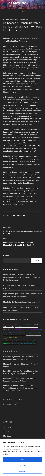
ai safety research (14, 343)
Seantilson (19, 3)
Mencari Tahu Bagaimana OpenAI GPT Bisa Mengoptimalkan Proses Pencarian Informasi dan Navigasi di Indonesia (22, 277)
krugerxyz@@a (24, 20)
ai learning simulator (23, 338)
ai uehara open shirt (16, 216)
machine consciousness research (12, 335)
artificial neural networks (10, 324)
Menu (24, 12)
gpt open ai (25, 324)
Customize (22, 465)
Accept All (22, 459)
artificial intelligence (8, 329)
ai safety (23, 335)
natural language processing (20, 341)
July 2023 (7, 427)
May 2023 (7, 436)
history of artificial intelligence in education (26, 327)
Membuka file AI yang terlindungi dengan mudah (21, 302)
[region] (22, 457)
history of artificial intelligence (28, 343)
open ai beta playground (32, 335)
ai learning (19, 324)
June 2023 (7, 432)
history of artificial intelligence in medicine (26, 329)
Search (6, 256)
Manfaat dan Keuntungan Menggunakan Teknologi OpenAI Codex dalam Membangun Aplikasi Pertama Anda (20, 388)
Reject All (22, 471)
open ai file (12, 337)
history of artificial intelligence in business (30, 332)
